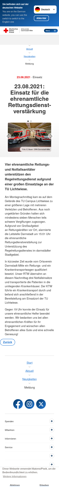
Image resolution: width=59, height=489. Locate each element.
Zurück (7, 342)
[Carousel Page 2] (31, 121)
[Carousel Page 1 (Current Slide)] (28, 121)
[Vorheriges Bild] (8, 136)
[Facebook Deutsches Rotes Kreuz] (18, 404)
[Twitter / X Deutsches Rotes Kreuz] (41, 404)
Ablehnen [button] (15, 485)
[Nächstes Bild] (51, 136)
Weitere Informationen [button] (14, 476)
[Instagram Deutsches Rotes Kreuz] (29, 404)
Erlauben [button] (44, 485)
